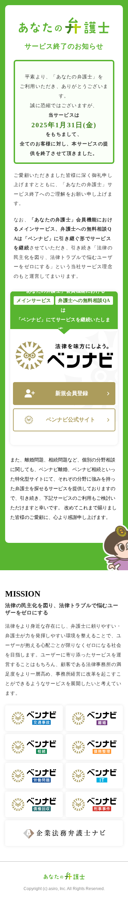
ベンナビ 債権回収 (34, 804)
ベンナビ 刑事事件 (94, 804)
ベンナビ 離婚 (94, 718)
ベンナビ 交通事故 (34, 718)
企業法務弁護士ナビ (64, 833)
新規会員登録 (71, 393)
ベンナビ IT (94, 775)
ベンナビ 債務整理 (94, 747)
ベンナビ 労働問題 (34, 775)
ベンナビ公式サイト (70, 419)
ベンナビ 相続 (34, 747)
